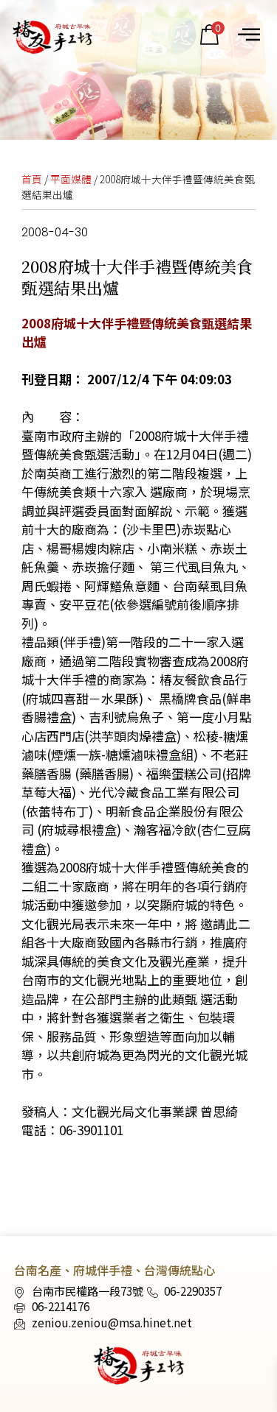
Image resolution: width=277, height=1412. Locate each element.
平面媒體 (71, 179)
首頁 (31, 179)
